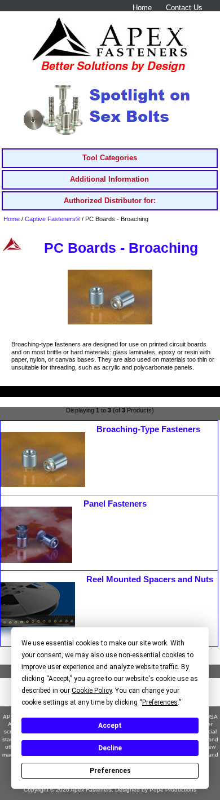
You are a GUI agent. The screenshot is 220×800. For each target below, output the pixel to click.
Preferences (110, 771)
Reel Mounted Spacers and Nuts (149, 579)
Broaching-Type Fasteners (148, 429)
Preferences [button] (160, 702)
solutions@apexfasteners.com (153, 19)
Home (142, 7)
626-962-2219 (181, 30)
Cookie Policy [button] (92, 690)
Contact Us (184, 7)
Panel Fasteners (115, 503)
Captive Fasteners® (52, 219)
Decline (110, 748)
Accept (110, 725)
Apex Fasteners (91, 789)
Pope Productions (172, 789)
